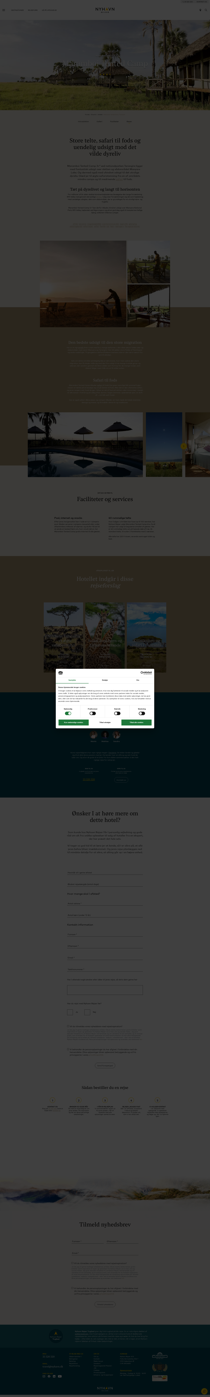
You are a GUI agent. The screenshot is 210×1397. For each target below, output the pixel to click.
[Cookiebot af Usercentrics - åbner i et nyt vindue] (142, 673)
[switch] (93, 713)
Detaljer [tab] (105, 680)
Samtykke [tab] (72, 680)
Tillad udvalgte (105, 722)
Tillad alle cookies (136, 722)
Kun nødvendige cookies (73, 722)
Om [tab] (137, 680)
